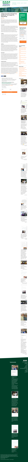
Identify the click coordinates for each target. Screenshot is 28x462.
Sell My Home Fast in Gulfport (22, 48)
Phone (2, 89)
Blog (26, 369)
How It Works (26, 363)
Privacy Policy (25, 367)
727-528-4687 (25, 7)
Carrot (12, 459)
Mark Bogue (3, 18)
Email (10, 89)
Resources (26, 366)
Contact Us (15, 4)
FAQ (12, 4)
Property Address (4, 86)
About (26, 8)
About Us (26, 365)
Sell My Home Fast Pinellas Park (22, 47)
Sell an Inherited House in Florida (23, 368)
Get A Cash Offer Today (22, 8)
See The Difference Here (23, 23)
